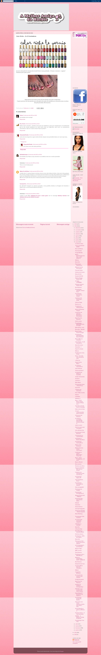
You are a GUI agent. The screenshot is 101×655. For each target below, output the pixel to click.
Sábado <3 (77, 398)
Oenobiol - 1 (78, 347)
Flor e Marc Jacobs (80, 392)
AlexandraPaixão (24, 134)
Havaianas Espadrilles (78, 264)
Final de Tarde (79, 270)
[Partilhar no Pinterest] (43, 108)
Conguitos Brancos (78, 572)
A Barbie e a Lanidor (78, 524)
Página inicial (45, 224)
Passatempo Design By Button (78, 598)
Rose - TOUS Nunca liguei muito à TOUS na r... (79, 402)
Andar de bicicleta (80, 376)
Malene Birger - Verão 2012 (79, 278)
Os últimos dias (79, 243)
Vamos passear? (79, 370)
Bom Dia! (77, 262)
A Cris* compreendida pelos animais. (79, 412)
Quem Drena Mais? (78, 363)
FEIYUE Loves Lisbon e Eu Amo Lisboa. (79, 590)
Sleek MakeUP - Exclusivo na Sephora (79, 594)
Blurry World (78, 462)
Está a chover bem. (80, 409)
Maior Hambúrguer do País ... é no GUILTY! (80, 256)
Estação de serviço (80, 563)
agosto (77, 235)
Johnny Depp (78, 302)
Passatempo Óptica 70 (78, 477)
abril (76, 624)
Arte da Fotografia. (80, 508)
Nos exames (78, 464)
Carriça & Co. (23, 183)
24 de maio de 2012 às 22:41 (36, 171)
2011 (75, 632)
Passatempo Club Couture (79, 517)
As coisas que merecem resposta (78, 520)
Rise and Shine (79, 248)
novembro (78, 229)
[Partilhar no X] (40, 108)
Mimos (77, 350)
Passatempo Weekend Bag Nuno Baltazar (79, 335)
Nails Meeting (78, 513)
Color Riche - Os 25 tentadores (80, 342)
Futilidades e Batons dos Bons (80, 439)
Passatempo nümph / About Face (79, 290)
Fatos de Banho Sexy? (79, 480)
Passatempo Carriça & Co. (79, 442)
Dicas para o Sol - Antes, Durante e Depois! (80, 542)
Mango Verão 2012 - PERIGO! (80, 496)
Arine (21, 115)
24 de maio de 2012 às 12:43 (32, 123)
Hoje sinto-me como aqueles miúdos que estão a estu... (80, 604)
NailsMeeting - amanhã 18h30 (79, 531)
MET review (78, 550)
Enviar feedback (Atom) (28, 227)
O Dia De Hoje (78, 529)
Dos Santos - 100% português (79, 536)
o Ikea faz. (77, 360)
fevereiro (78, 628)
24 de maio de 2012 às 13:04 (36, 134)
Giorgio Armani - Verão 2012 (79, 285)
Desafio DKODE (79, 276)
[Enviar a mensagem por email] (37, 108)
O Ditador (77, 396)
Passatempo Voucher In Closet (78, 295)
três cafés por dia (79, 430)
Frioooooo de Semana (78, 416)
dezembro (78, 227)
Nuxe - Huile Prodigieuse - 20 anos (80, 459)
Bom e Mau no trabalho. (79, 339)
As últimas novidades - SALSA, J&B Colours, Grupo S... (79, 421)
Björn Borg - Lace (79, 327)
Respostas (23, 141)
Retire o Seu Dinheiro (78, 445)
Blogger (62, 651)
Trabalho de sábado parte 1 (79, 307)
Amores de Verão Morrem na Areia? (79, 469)
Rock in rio (78, 304)
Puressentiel (78, 250)
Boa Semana (78, 287)
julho (76, 237)
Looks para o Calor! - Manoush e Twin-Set (78, 454)
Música (77, 260)
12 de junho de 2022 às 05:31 (32, 193)
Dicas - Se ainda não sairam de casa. (79, 357)
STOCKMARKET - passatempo (80, 546)
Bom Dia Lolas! (79, 345)
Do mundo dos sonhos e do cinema (79, 576)
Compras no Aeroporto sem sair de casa (79, 473)
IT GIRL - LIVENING (78, 282)
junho (77, 239)
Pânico (77, 394)
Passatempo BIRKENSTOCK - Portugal (80, 324)
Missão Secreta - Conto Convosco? (79, 449)
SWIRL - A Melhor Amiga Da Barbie (79, 617)
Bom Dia (77, 527)
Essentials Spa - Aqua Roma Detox (79, 499)
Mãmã (77, 570)
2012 (75, 226)
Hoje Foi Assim (79, 348)
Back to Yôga (78, 548)
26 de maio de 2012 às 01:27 (33, 183)
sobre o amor (78, 425)
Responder (22, 119)
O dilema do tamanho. (78, 390)
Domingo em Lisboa (78, 490)
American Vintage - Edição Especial (80, 511)
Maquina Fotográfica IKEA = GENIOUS (80, 558)
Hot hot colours (79, 534)
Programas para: (79, 579)
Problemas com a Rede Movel (79, 555)
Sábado (77, 502)
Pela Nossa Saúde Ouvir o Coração (80, 406)
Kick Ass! (77, 387)
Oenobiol (77, 504)
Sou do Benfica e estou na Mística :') (80, 609)
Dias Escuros (78, 552)
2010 (75, 634)
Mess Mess (78, 382)
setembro (78, 233)
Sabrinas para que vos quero (80, 428)
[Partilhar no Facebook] (41, 108)
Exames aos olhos (79, 466)
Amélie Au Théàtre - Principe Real (79, 585)
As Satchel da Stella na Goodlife (78, 373)
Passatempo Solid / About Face (79, 385)
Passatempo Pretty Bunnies (80, 433)
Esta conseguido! (79, 487)
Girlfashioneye (24, 154)
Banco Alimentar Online (79, 310)
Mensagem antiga (63, 224)
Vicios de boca (78, 506)
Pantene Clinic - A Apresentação (80, 613)
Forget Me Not (79, 252)
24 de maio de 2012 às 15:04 (35, 154)
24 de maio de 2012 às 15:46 (32, 163)
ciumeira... (78, 380)
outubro (77, 231)
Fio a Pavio (22, 123)
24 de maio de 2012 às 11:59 (30, 115)
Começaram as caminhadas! (79, 436)
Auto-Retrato (78, 368)
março (77, 626)
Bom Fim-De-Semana (78, 318)
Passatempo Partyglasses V (79, 493)
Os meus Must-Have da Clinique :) (79, 567)
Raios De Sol (78, 274)
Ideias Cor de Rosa (24, 171)
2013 (75, 224)
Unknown (76, 639)
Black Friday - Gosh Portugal (79, 332)
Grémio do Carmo (80, 272)
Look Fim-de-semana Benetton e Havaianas (78, 314)
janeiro (77, 630)
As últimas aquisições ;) (79, 366)
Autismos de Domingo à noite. (78, 299)
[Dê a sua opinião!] (38, 108)
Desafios (77, 378)
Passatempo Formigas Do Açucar (79, 484)
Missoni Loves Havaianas (79, 267)
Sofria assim (78, 321)
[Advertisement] (79, 63)
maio (76, 241)
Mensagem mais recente (24, 224)
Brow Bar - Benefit (80, 329)
